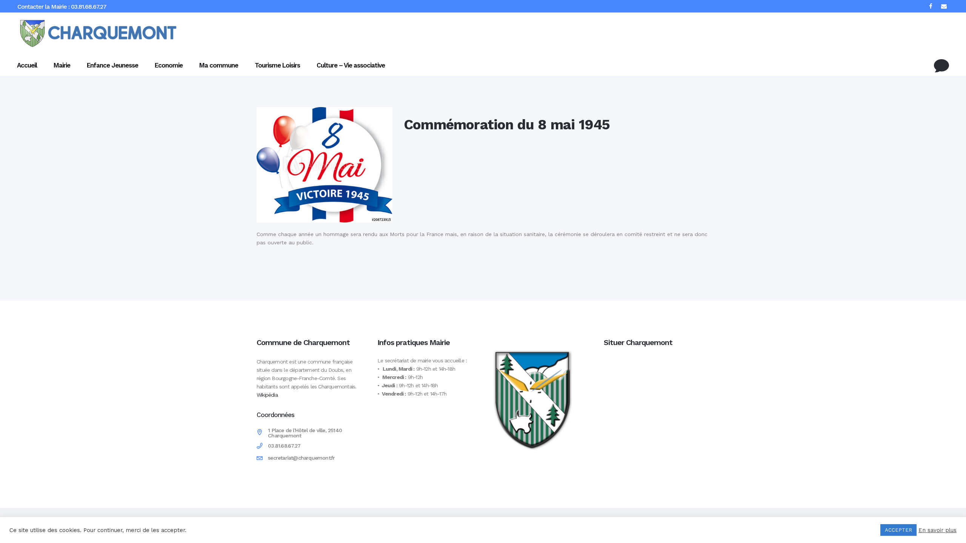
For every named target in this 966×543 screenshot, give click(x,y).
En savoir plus (937, 530)
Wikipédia (267, 395)
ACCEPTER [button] (898, 530)
